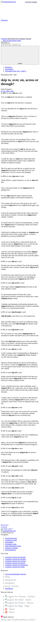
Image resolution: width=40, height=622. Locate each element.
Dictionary (8, 67)
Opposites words (10, 544)
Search (20, 63)
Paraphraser (9, 588)
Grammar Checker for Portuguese (16, 565)
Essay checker (12, 586)
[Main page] (8, 2)
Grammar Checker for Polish (15, 567)
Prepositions (9, 69)
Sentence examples (11, 548)
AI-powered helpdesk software (15, 574)
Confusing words (11, 540)
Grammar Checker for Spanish (15, 559)
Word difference (10, 550)
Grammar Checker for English (15, 557)
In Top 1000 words (7, 91)
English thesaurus (11, 538)
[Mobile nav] (2, 41)
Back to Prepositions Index (12, 41)
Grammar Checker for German (15, 561)
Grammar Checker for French (15, 563)
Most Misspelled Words (13, 546)
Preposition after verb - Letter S (15, 71)
